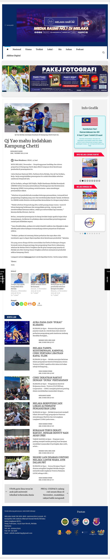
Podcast (80, 49)
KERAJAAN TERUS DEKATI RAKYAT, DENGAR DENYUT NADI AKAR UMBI (50, 433)
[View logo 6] (92, 233)
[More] (34, 304)
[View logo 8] (97, 233)
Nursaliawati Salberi (16, 151)
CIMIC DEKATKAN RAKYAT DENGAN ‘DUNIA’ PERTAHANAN (50, 379)
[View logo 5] (89, 233)
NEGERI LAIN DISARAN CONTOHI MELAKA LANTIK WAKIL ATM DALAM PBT (51, 460)
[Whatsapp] (21, 304)
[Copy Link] (26, 304)
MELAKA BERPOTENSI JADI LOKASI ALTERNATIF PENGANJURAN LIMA (47, 406)
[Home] (8, 49)
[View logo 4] (87, 233)
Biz (60, 49)
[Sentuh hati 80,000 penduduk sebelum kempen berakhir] (60, 278)
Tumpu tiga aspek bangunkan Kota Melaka (17, 286)
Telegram (28, 257)
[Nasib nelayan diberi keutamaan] (40, 278)
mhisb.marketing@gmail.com (21, 533)
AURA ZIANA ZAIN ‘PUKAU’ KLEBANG (47, 323)
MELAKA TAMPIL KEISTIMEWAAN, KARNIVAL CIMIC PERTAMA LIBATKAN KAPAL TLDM (48, 352)
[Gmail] (30, 304)
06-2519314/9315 (14, 528)
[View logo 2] (82, 233)
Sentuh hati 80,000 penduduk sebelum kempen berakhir (58, 286)
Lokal (50, 49)
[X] (17, 304)
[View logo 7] (94, 233)
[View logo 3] (85, 233)
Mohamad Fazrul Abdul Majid (47, 340)
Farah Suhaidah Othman (45, 371)
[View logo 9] (99, 233)
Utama (28, 49)
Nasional (17, 49)
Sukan (69, 49)
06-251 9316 (12, 531)
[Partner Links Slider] (89, 222)
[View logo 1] (80, 233)
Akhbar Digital (14, 55)
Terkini (39, 49)
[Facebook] (13, 304)
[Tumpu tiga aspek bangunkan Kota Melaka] (20, 278)
